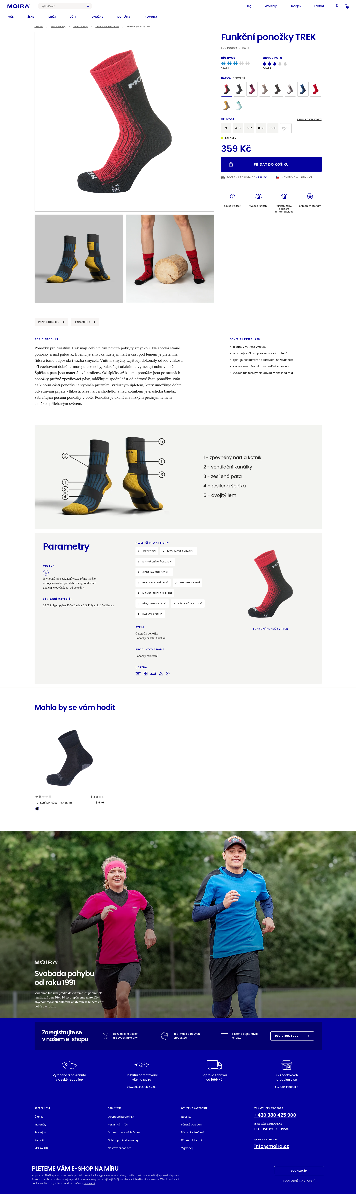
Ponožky (97, 17)
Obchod (39, 26)
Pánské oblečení (191, 1124)
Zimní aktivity (80, 26)
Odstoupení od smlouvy (123, 1140)
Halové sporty (152, 613)
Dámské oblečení (192, 1132)
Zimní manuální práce (107, 26)
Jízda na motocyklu (156, 572)
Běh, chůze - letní (154, 603)
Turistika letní (190, 582)
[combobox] (62, 6)
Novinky (151, 17)
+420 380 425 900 (275, 1115)
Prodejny (295, 6)
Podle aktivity (58, 26)
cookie (130, 1175)
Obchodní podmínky (121, 1117)
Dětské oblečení (191, 1140)
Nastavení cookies (119, 1148)
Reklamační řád (118, 1124)
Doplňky (124, 17)
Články (39, 1117)
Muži (52, 17)
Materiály (270, 6)
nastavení (89, 1183)
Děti (73, 17)
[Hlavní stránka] (18, 6)
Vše (11, 17)
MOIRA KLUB (42, 1148)
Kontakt (319, 6)
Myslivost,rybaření (180, 551)
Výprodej (186, 1148)
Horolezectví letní (155, 582)
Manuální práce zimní (157, 561)
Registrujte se (286, 1036)
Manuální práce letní (157, 593)
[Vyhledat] (89, 6)
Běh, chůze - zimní (190, 603)
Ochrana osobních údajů (124, 1132)
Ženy (31, 17)
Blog (248, 6)
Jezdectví (149, 551)
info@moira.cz (271, 1146)
